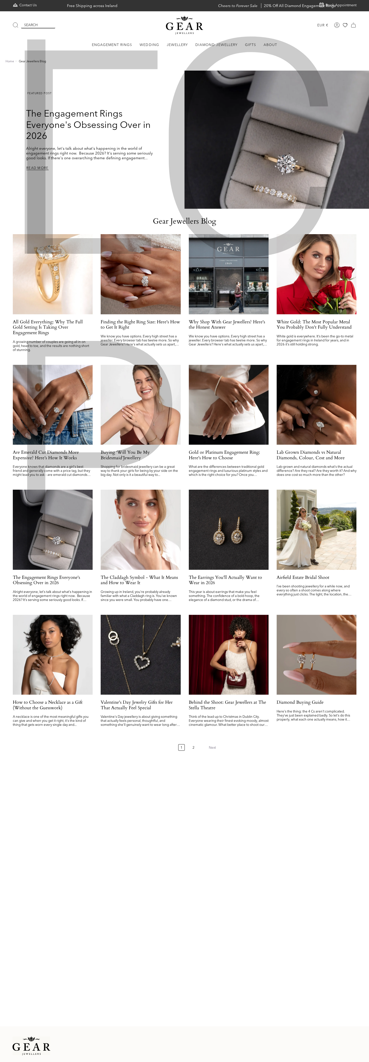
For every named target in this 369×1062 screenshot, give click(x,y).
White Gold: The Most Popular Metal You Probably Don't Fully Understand (314, 324)
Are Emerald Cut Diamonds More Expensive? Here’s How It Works (46, 455)
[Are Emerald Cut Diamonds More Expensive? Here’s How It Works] (53, 405)
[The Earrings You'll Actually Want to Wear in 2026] (229, 530)
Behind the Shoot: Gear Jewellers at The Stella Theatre (227, 705)
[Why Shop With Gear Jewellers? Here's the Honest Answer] (229, 274)
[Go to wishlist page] (345, 25)
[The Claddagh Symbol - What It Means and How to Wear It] (140, 530)
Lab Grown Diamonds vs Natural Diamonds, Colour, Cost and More (311, 455)
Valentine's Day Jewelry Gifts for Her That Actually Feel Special (137, 705)
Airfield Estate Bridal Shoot (303, 577)
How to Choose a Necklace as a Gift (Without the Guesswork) (48, 705)
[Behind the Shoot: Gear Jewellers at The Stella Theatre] (229, 655)
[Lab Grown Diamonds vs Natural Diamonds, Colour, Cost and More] (316, 405)
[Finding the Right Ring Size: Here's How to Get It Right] (140, 274)
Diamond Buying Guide (300, 702)
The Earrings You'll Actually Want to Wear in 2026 (225, 580)
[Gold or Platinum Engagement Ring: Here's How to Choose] (229, 405)
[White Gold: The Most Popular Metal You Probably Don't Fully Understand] (316, 274)
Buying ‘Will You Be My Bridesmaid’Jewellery (125, 455)
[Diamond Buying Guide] (316, 655)
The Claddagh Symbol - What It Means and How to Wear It (139, 580)
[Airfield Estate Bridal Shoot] (316, 530)
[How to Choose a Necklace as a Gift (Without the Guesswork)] (53, 655)
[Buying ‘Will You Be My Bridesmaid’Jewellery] (140, 405)
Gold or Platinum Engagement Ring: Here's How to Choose (224, 455)
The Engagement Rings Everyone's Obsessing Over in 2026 (88, 124)
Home (10, 61)
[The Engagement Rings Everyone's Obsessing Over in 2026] (53, 530)
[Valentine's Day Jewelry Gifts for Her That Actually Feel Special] (140, 655)
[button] (112, 45)
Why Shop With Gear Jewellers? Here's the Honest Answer (227, 324)
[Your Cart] (353, 25)
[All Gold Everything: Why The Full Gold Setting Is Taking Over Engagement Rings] (53, 274)
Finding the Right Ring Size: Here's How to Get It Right (140, 324)
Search (31, 25)
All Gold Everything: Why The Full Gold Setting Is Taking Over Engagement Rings (48, 327)
